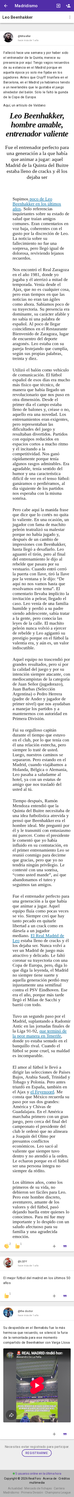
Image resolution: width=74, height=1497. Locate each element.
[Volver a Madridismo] (6, 6)
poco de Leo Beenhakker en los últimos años (37, 203)
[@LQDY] (8, 1263)
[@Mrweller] (8, 38)
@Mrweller (24, 36)
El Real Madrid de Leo (38, 938)
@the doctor (25, 1311)
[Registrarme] (68, 6)
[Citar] (65, 1246)
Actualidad (15, 1488)
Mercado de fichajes (38, 1488)
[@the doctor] (8, 1313)
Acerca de (50, 1478)
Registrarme (36, 1453)
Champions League (58, 1492)
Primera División (32, 1492)
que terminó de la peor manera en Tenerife (40, 1033)
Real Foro (34, 1478)
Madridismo (26, 5)
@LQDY (22, 1261)
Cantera (59, 1488)
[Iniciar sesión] (58, 6)
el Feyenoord (42, 1091)
